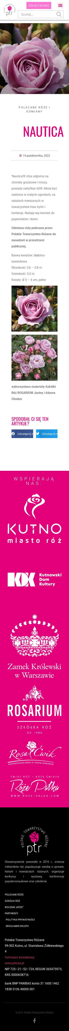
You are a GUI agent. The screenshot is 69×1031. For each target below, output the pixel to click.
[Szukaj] (59, 14)
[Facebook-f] (34, 1021)
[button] (60, 5)
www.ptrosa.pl (14, 963)
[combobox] (36, 14)
